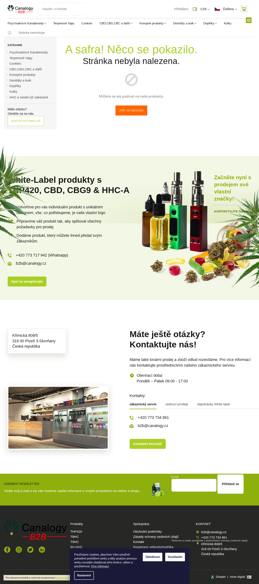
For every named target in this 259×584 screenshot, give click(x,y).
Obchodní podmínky (147, 531)
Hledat (87, 5)
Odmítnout (152, 556)
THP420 (76, 531)
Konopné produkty (22, 75)
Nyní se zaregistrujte (27, 281)
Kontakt (138, 542)
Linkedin (42, 550)
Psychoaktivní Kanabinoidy (28, 52)
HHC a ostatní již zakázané (28, 97)
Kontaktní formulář (25, 121)
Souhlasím (175, 556)
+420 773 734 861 (153, 417)
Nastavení (84, 575)
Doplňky (15, 86)
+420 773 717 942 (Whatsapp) (42, 255)
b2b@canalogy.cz (31, 263)
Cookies (15, 63)
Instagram (19, 550)
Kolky (13, 91)
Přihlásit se (230, 484)
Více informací (100, 566)
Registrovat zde (62, 578)
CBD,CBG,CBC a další (25, 69)
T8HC (74, 537)
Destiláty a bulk (20, 80)
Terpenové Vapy (20, 58)
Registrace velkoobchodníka (153, 547)
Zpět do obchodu (131, 110)
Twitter (30, 550)
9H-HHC (76, 547)
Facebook (7, 550)
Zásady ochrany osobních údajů (156, 537)
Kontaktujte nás (229, 211)
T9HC (74, 542)
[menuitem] (29, 23)
